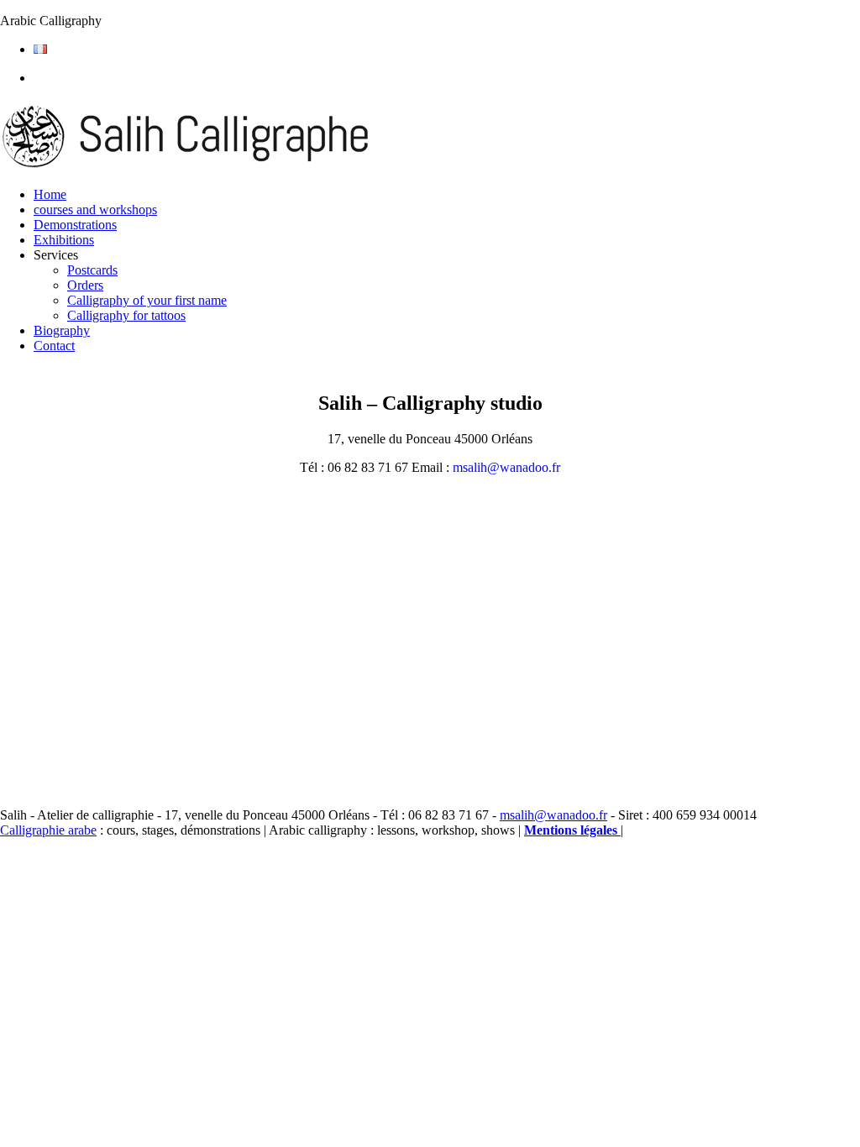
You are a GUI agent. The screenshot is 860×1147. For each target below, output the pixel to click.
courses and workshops (95, 209)
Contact (54, 345)
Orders (85, 285)
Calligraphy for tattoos (126, 315)
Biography (62, 330)
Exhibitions (64, 240)
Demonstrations (75, 224)
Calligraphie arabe (48, 830)
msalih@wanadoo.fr (506, 467)
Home (50, 194)
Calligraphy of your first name (147, 300)
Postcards (92, 270)
